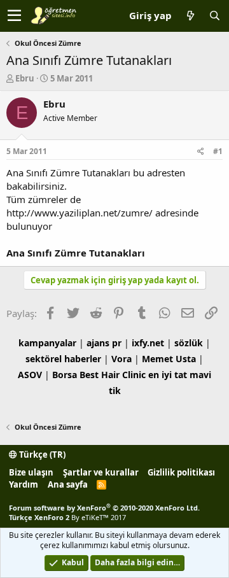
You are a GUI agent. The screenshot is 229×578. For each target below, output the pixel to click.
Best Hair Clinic (113, 375)
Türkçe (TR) (41, 454)
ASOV (30, 375)
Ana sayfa (68, 484)
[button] (14, 16)
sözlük (188, 343)
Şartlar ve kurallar (101, 472)
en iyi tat (167, 375)
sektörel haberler (63, 359)
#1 (218, 151)
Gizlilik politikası (181, 472)
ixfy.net (148, 343)
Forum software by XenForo (104, 507)
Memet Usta (169, 359)
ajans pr (104, 343)
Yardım (23, 484)
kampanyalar (47, 343)
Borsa (64, 375)
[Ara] (214, 15)
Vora (121, 359)
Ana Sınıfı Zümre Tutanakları (75, 252)
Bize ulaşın (31, 472)
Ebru (24, 78)
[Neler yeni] (190, 15)
